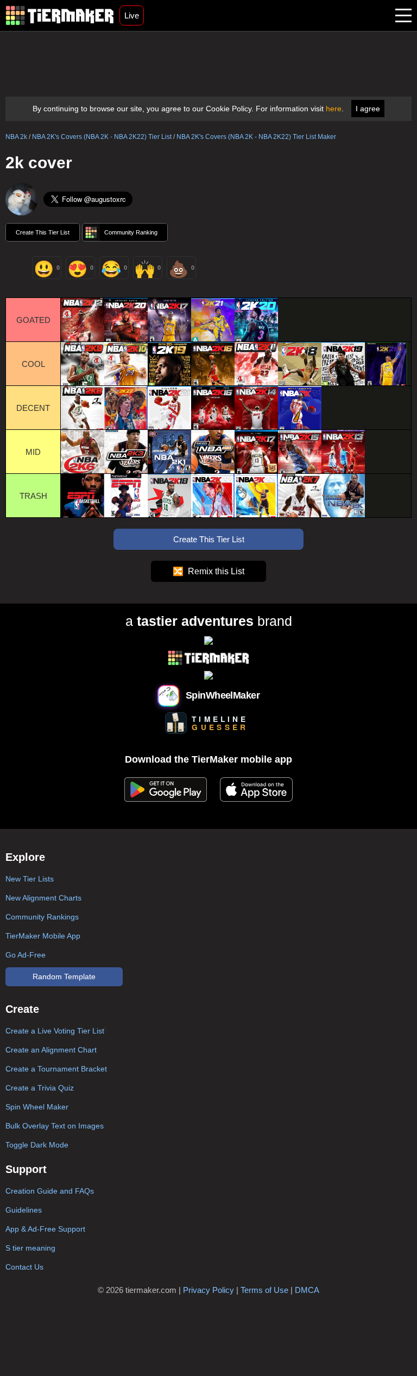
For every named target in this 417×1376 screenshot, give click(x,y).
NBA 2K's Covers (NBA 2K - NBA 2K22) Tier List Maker (256, 137)
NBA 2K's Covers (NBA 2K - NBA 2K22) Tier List (102, 137)
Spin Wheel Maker (36, 1106)
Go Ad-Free (25, 954)
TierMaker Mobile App (42, 935)
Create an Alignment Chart (51, 1049)
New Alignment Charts (43, 897)
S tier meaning (30, 1248)
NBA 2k (16, 137)
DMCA (307, 1290)
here (334, 108)
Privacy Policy (208, 1290)
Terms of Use (264, 1290)
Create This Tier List (43, 232)
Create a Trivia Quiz (39, 1087)
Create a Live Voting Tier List (54, 1030)
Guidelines (23, 1210)
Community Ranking (130, 232)
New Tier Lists (29, 878)
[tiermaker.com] (59, 15)
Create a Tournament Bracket (56, 1068)
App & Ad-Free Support (45, 1229)
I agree (368, 108)
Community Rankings (42, 916)
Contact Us (24, 1267)
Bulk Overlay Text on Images (54, 1125)
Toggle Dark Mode (36, 1144)
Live (131, 15)
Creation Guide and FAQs (49, 1191)
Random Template (64, 976)
